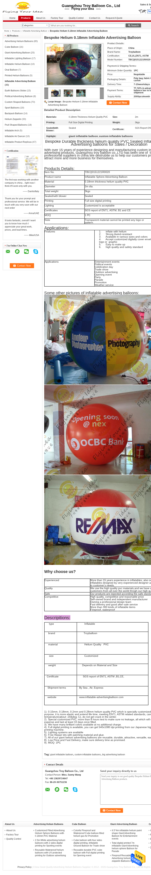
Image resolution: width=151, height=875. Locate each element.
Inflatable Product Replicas (18, 142)
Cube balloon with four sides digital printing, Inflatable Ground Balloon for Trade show (89, 843)
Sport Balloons (12, 107)
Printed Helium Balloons (17, 75)
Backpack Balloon (14, 113)
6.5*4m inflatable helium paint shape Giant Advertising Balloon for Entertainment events (127, 834)
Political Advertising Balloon (19, 96)
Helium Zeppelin (13, 119)
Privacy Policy (24, 867)
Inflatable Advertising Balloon (35, 31)
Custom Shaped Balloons (17, 102)
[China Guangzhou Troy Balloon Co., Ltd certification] (12, 174)
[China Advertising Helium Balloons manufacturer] (23, 7)
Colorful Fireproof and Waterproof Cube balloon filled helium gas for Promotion (88, 833)
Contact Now (120, 102)
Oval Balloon (11, 70)
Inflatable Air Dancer (15, 136)
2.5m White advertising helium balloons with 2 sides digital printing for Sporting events (50, 843)
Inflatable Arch (12, 130)
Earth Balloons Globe (15, 90)
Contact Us (94, 18)
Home (12, 18)
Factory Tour (57, 18)
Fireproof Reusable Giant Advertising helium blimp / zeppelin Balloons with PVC (126, 858)
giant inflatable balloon (61, 754)
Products (26, 18)
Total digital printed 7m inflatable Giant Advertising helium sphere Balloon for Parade (125, 847)
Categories (27, 25)
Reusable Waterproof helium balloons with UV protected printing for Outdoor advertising (50, 853)
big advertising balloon (113, 754)
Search (135, 25)
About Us (40, 18)
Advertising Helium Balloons (19, 41)
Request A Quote (114, 18)
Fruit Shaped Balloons (16, 125)
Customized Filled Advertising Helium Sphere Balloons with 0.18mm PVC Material (50, 833)
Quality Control (76, 18)
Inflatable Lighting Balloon (18, 58)
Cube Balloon (12, 47)
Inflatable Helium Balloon (17, 64)
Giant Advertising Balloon (17, 52)
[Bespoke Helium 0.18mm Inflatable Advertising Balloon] (74, 64)
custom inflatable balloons (88, 754)
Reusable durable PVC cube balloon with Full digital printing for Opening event (89, 853)
